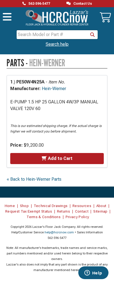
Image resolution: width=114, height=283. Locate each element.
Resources (81, 206)
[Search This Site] (92, 34)
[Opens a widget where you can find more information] (93, 273)
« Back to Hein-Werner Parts (34, 179)
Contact (82, 211)
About (101, 206)
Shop (24, 206)
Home (10, 206)
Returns (63, 211)
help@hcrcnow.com (59, 232)
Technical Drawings (51, 206)
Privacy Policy (77, 217)
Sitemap (100, 211)
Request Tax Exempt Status (28, 211)
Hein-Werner (54, 88)
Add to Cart (60, 158)
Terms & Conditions (44, 217)
